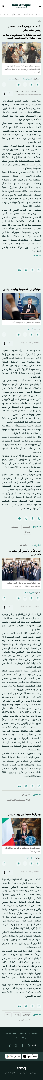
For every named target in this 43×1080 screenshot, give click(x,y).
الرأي (13, 12)
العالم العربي (35, 543)
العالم (19, 12)
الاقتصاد (6, 12)
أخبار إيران (26, 792)
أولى (39, 18)
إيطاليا (16, 1012)
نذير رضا (11, 77)
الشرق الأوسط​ (28, 12)
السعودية (26, 525)
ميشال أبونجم (30, 856)
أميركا (27, 530)
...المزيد (37, 252)
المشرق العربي (22, 543)
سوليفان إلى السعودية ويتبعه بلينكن (22, 287)
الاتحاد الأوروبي (24, 1017)
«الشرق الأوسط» (28, 77)
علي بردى (31, 327)
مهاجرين (26, 1012)
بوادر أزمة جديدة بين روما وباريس (24, 812)
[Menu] (41, 5)
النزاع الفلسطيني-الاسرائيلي (18, 797)
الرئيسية (38, 12)
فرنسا (8, 1012)
